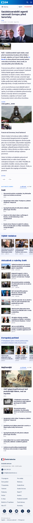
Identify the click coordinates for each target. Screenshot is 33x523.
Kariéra (19, 495)
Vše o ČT (3, 505)
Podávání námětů (22, 499)
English (3, 520)
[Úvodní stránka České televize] (8, 459)
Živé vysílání (4, 482)
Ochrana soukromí (11, 520)
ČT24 (2, 20)
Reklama (19, 482)
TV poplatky (4, 485)
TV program (4, 478)
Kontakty (20, 505)
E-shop (3, 499)
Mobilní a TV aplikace (7, 502)
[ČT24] (4, 2)
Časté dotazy (21, 502)
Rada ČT (19, 492)
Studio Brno (20, 485)
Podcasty (4, 492)
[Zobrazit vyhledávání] (27, 2)
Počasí (3, 495)
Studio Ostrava (21, 488)
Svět (4, 179)
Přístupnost (21, 520)
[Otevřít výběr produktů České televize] (31, 2)
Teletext (3, 488)
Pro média (20, 478)
